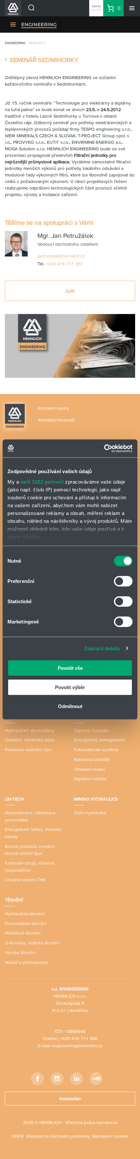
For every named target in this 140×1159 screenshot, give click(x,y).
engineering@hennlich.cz (77, 1045)
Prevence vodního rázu (28, 749)
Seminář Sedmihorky (43, 59)
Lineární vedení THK (25, 879)
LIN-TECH (14, 799)
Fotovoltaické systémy (96, 749)
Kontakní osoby (53, 408)
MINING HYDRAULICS (96, 799)
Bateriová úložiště (92, 759)
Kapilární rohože (90, 778)
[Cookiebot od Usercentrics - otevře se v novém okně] (104, 448)
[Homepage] (15, 415)
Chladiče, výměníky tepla (29, 739)
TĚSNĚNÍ (14, 899)
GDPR (18, 1136)
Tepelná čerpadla (91, 730)
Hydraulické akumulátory (29, 730)
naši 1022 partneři (42, 481)
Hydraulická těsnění (25, 913)
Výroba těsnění (20, 952)
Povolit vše (70, 668)
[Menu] (132, 8)
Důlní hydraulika (90, 812)
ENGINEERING (39, 24)
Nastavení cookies (110, 1136)
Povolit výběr (70, 687)
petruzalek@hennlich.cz (61, 255)
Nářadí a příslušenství (26, 962)
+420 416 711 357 (64, 263)
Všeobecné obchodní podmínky (58, 1136)
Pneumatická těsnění (26, 923)
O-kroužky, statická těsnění (32, 942)
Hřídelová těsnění (22, 932)
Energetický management (99, 739)
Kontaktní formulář (56, 419)
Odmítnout (70, 706)
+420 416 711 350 (78, 1038)
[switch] (123, 581)
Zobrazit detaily (102, 648)
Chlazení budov (89, 769)
